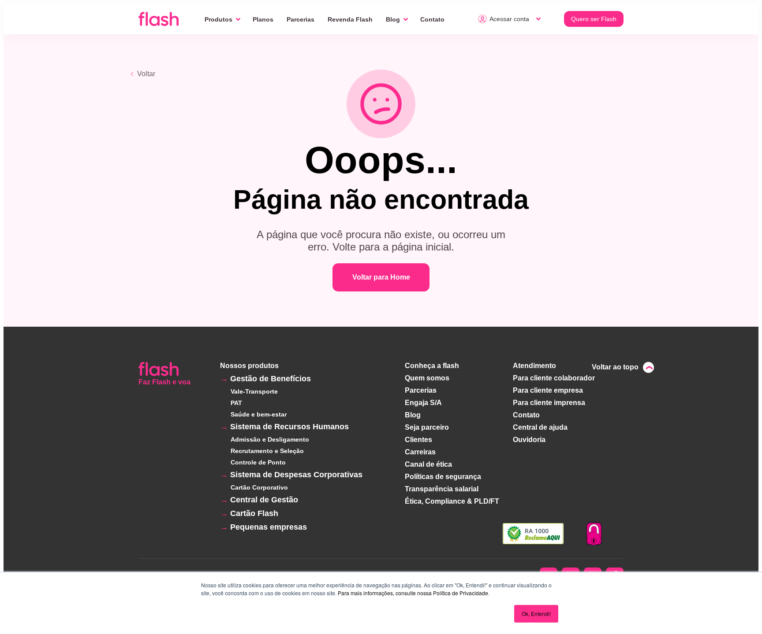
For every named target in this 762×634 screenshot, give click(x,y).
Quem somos (427, 378)
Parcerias (300, 19)
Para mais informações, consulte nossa (385, 593)
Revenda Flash (350, 19)
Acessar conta (509, 18)
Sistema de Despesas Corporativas (296, 474)
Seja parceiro (427, 427)
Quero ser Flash (593, 18)
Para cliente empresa (548, 390)
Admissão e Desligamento (270, 439)
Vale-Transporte (254, 391)
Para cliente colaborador (554, 378)
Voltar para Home (381, 277)
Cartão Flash (254, 513)
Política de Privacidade (460, 593)
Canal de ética (428, 464)
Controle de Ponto (258, 462)
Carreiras (420, 452)
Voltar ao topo (615, 367)
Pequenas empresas (268, 527)
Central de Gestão (264, 499)
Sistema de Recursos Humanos (289, 426)
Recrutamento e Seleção (267, 450)
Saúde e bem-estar (259, 414)
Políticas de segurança (443, 476)
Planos (263, 19)
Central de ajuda (540, 427)
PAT (236, 402)
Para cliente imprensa (549, 402)
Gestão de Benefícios (270, 378)
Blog (393, 19)
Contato (432, 19)
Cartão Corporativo (259, 487)
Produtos (218, 19)
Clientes (418, 439)
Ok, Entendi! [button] (536, 613)
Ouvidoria (529, 439)
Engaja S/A (423, 402)
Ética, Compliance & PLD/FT (452, 501)
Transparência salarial (441, 489)
